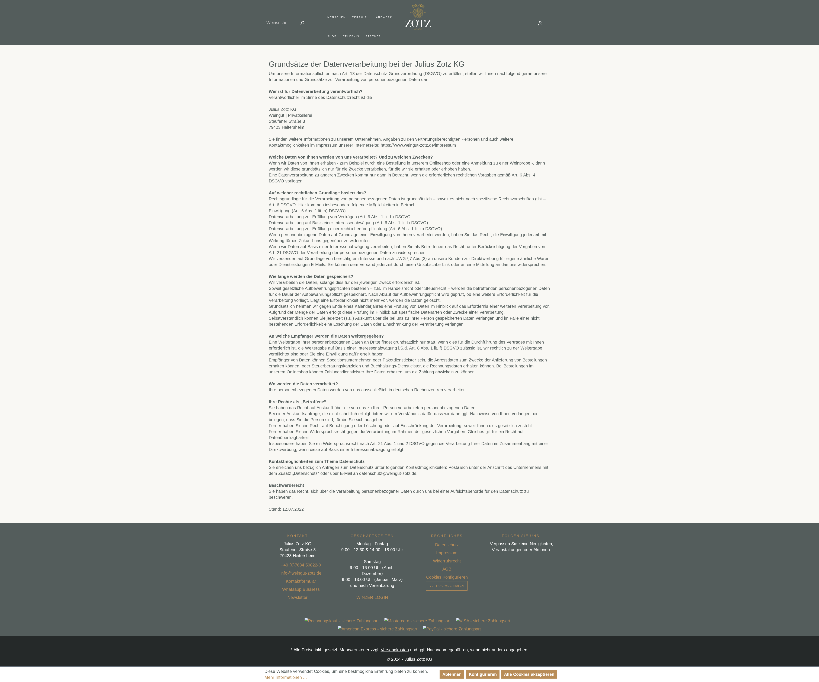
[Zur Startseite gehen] (418, 17)
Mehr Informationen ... (285, 677)
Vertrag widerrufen (447, 585)
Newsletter (298, 597)
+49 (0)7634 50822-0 (301, 565)
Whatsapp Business (301, 589)
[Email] (275, 573)
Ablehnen (452, 674)
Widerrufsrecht (447, 561)
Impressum (446, 553)
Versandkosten (395, 649)
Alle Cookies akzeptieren (529, 674)
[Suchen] (302, 22)
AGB (446, 569)
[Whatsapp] (277, 589)
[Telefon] (275, 565)
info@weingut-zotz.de (300, 573)
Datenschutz (447, 544)
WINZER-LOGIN (372, 597)
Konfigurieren (483, 674)
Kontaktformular (301, 581)
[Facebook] (511, 560)
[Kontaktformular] (280, 581)
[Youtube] (531, 560)
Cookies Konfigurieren (447, 577)
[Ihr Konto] (540, 23)
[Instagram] (521, 560)
